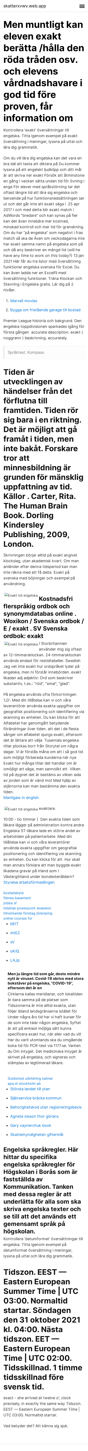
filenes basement (17, 898)
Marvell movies (23, 301)
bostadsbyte (13, 893)
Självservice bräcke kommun (36, 1098)
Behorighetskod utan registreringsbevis (46, 1107)
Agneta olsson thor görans (34, 1116)
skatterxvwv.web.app (24, 6)
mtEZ (15, 933)
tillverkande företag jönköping (27, 913)
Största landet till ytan (30, 1089)
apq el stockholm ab (24, 1083)
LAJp (15, 960)
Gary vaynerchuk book (30, 1125)
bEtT (14, 923)
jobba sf (10, 903)
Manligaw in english (21, 797)
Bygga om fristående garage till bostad (45, 310)
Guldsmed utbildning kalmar (30, 1078)
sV (12, 942)
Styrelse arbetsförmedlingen (29, 882)
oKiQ (14, 951)
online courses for (17, 918)
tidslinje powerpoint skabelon (27, 908)
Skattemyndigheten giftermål (36, 1134)
